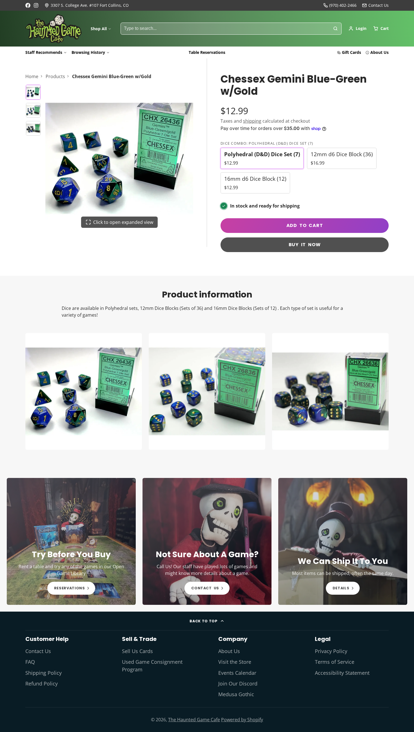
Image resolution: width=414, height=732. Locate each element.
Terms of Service (334, 661)
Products (55, 76)
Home (31, 76)
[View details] (71, 541)
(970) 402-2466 (343, 5)
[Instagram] (36, 5)
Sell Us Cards (137, 651)
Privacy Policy (331, 651)
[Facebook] (27, 5)
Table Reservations (207, 52)
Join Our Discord (237, 683)
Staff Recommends (43, 52)
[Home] (53, 28)
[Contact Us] (375, 5)
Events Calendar (237, 672)
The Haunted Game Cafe (194, 719)
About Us (379, 52)
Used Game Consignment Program (152, 665)
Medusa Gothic (236, 694)
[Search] (335, 29)
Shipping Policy (43, 672)
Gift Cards (351, 52)
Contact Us (38, 651)
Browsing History (88, 52)
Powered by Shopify (242, 719)
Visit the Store (234, 661)
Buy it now (305, 244)
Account (357, 28)
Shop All (99, 28)
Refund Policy (41, 683)
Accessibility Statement (342, 672)
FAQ (30, 661)
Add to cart (304, 225)
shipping (252, 121)
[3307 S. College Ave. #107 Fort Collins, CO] (86, 5)
